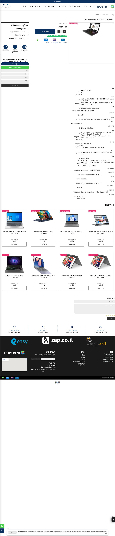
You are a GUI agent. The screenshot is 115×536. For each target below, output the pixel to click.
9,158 (44, 241)
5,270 (72, 241)
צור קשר (24, 7)
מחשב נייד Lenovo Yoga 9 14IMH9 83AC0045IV (43, 233)
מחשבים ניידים (62, 7)
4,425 (44, 285)
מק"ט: (66, 24)
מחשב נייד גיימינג (6, 255)
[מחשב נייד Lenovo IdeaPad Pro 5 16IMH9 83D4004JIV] (14, 230)
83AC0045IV (42, 239)
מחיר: (65, 27)
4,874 (15, 285)
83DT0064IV (99, 283)
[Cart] (6, 6)
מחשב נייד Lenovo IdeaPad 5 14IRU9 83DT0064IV (100, 277)
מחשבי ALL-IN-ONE (75, 7)
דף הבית (92, 7)
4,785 (101, 241)
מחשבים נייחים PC (35, 7)
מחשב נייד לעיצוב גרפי (73, 23)
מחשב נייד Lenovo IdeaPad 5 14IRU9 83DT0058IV (72, 277)
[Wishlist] (2, 6)
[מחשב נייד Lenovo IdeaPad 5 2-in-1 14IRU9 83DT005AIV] (100, 230)
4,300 (72, 285)
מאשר (12, 532)
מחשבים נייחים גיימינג (49, 7)
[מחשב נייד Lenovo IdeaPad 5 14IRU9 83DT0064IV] (100, 269)
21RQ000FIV (61, 24)
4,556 (101, 285)
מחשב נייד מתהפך (92, 211)
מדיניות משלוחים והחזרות (79, 361)
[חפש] (9, 6)
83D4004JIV (13, 239)
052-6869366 (50, 365)
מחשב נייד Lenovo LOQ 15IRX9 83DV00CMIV (14, 277)
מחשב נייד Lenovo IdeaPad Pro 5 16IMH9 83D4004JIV (14, 233)
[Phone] (2, 531)
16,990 (61, 27)
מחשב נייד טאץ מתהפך (35, 211)
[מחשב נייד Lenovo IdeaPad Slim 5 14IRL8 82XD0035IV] (72, 230)
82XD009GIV (41, 283)
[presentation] (1, 1)
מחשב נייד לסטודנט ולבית (64, 211)
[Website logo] (105, 5)
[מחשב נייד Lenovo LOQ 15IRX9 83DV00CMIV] (14, 274)
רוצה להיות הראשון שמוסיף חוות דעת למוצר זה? (56, 42)
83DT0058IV (70, 283)
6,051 (15, 241)
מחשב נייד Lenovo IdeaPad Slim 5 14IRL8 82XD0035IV (71, 233)
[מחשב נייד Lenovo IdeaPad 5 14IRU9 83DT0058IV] (72, 269)
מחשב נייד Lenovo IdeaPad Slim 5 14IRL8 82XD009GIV (43, 277)
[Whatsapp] (2, 526)
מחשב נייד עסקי (5, 211)
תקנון (83, 359)
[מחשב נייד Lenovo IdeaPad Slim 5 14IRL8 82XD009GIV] (43, 274)
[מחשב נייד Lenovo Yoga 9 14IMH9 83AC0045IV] (43, 222)
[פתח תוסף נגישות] (113, 519)
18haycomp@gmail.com (46, 367)
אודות (85, 7)
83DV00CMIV (13, 283)
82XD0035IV (70, 239)
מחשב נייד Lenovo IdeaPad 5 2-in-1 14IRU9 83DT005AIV (101, 233)
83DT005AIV (99, 239)
